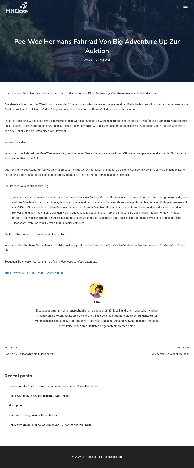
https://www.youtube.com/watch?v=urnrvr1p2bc (34, 273)
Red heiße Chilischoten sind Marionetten (30, 351)
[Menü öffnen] (185, 7)
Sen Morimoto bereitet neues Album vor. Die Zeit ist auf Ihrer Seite (50, 425)
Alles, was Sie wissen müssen (170, 351)
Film (97, 34)
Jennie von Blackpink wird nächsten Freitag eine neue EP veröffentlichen (54, 386)
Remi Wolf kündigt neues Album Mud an (33, 415)
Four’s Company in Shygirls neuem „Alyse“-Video (39, 396)
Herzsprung (16, 405)
